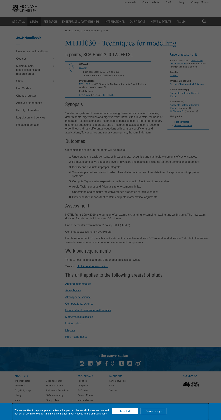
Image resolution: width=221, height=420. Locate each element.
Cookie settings (154, 411)
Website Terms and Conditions (90, 413)
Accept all (125, 411)
